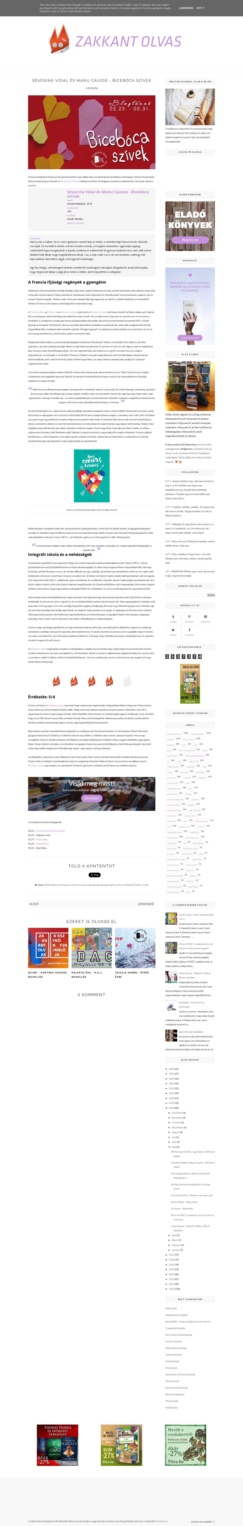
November (177, 1117)
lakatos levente (174, 887)
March (175, 1240)
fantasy (188, 794)
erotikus (202, 778)
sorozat (170, 740)
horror (191, 805)
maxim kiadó (173, 767)
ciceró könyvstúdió (176, 860)
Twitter (173, 635)
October (176, 1122)
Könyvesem (171, 1367)
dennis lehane (201, 821)
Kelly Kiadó (172, 838)
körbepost (194, 832)
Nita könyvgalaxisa (174, 1394)
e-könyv (171, 854)
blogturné (55, 884)
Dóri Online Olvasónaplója (178, 1334)
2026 (171, 1068)
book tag (190, 870)
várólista (190, 767)
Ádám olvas (171, 1308)
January (176, 1249)
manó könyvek (174, 789)
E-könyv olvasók (173, 1341)
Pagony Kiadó (173, 870)
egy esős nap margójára (191, 1031)
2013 (179, 761)
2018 (46, 884)
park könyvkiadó (175, 876)
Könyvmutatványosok (176, 1387)
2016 (169, 751)
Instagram (205, 622)
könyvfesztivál (192, 838)
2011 (188, 892)
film (204, 767)
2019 (171, 1102)
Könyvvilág (41, 839)
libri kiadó (193, 761)
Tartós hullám (37, 312)
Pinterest (189, 622)
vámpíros (171, 821)
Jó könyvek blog (173, 1354)
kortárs (184, 772)
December (177, 1112)
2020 (171, 1098)
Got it (200, 8)
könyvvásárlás (174, 810)
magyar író (172, 756)
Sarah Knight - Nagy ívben (184, 1201)
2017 (171, 1254)
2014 (184, 745)
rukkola (195, 800)
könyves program (175, 800)
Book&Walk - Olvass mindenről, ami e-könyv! (188, 1321)
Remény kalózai (69, 312)
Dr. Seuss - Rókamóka (182, 1208)
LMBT (201, 854)
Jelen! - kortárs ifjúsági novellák (47, 974)
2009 (169, 827)
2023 (171, 1083)
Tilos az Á (190, 881)
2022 (171, 1088)
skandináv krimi (174, 832)
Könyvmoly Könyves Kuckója (180, 1374)
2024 (171, 1078)
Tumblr (173, 622)
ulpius (170, 772)
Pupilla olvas (171, 1407)
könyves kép (194, 810)
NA (184, 843)
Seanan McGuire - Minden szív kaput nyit (192, 1195)
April (174, 1235)
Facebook (189, 635)
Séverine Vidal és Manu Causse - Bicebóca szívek (108, 194)
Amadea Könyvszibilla (176, 1315)
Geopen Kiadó (173, 881)
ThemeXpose (161, 1521)
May (174, 1146)
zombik (193, 876)
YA (168, 761)
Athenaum (172, 843)
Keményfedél (172, 1361)
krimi (204, 751)
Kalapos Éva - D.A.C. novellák (87, 974)
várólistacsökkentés (194, 756)
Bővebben (91, 798)
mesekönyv (197, 860)
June (174, 1141)
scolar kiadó (173, 865)
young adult (190, 816)
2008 (185, 821)
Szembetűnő (42, 843)
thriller (187, 778)
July (174, 1137)
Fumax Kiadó (191, 865)
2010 (188, 783)
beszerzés (200, 772)
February (176, 1245)
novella (144, 884)
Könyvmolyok (172, 1381)
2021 (171, 1093)
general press (173, 805)
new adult (172, 816)
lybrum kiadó (173, 892)
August (176, 1132)
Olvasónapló (171, 1400)
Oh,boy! (52, 312)
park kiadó (193, 887)
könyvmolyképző (187, 751)
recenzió (171, 778)
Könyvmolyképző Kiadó (128, 884)
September (177, 1127)
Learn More (186, 8)
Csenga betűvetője (175, 1328)
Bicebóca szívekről (70, 181)
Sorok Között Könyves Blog (50, 830)
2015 (196, 745)
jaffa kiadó (186, 854)
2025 (171, 1073)
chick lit (201, 827)
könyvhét (171, 849)
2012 (191, 789)
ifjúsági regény (108, 884)
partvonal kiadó (190, 849)
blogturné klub (69, 884)
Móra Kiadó (184, 827)
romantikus (188, 740)
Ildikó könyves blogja (176, 1348)
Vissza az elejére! (202, 1522)
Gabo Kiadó (172, 794)
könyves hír (198, 843)
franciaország (84, 884)
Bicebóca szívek (98, 312)
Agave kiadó (172, 783)
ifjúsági (96, 884)
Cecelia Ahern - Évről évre (132, 974)
